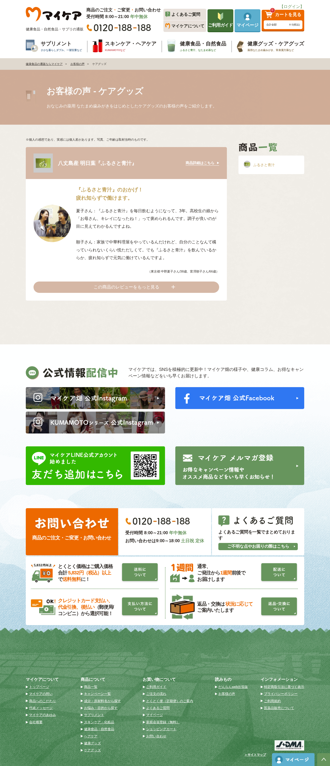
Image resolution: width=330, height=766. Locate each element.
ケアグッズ (92, 750)
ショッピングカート (161, 729)
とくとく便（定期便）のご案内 (169, 701)
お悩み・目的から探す (101, 708)
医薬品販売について (279, 708)
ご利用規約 (272, 701)
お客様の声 (77, 63)
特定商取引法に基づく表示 (284, 687)
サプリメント (94, 715)
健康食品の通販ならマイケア (44, 63)
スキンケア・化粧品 (99, 722)
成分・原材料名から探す (102, 701)
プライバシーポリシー (281, 694)
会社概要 (36, 722)
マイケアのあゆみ (42, 715)
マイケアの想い (41, 694)
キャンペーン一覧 (97, 694)
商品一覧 (90, 687)
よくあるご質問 (158, 708)
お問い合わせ (156, 736)
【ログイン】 (291, 6)
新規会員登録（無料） (163, 722)
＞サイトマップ (255, 754)
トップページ (39, 687)
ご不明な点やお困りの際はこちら (258, 546)
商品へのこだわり (42, 701)
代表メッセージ (41, 708)
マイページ (154, 715)
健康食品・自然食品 (99, 729)
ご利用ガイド (156, 687)
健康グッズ (92, 743)
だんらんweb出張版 (233, 687)
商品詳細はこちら (200, 163)
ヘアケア (90, 736)
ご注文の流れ (156, 694)
